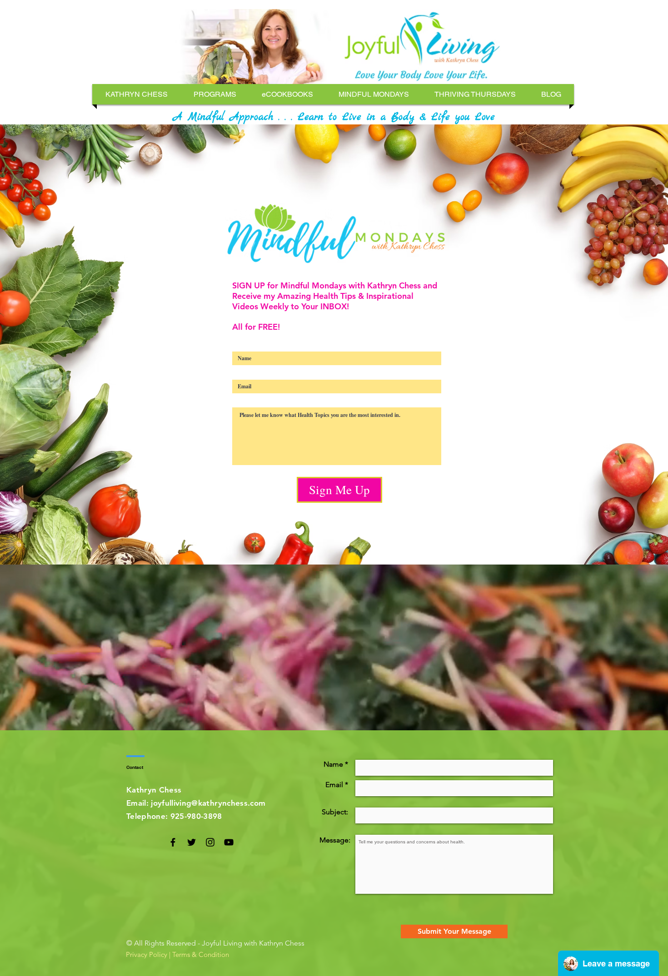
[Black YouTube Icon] (228, 842)
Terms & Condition (200, 954)
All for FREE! (256, 327)
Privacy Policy (146, 954)
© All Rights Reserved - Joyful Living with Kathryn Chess (215, 943)
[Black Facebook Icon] (173, 842)
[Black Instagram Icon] (210, 842)
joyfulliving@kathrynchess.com (208, 803)
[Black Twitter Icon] (191, 842)
